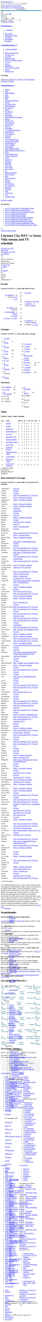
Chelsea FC (9, 429)
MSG (11, 1263)
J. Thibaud (6, 346)
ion (10, 1257)
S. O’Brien (6, 377)
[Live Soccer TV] (7, 2)
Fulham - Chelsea (31, 1198)
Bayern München (14, 1034)
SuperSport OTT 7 (26, 495)
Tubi (10, 1277)
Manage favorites (8, 22)
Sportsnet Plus (17, 559)
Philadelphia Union (17, 1074)
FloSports (12, 1250)
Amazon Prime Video (16, 1227)
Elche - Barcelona (31, 1196)
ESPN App (27, 869)
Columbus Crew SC (17, 1072)
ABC (10, 1178)
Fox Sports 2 (13, 1198)
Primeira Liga (13, 965)
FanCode (16, 488)
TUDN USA (13, 1207)
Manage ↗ (9, 26)
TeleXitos (12, 1276)
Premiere (12, 1268)
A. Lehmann (5, 254)
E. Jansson (14, 313)
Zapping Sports (14, 1283)
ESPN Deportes (14, 1192)
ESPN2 (11, 1189)
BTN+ (11, 1239)
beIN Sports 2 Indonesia (21, 652)
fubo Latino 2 (13, 1255)
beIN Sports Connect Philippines (25, 760)
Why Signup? (31, 1052)
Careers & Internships (30, 1264)
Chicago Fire (14, 1055)
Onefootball (23, 656)
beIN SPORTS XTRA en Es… (15, 150)
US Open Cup (13, 940)
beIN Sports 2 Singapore (30, 804)
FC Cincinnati (14, 1059)
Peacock (11, 1224)
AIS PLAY (22, 843)
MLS (6, 1303)
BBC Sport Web (25, 629)
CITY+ (11, 1244)
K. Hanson (4, 270)
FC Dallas (13, 1089)
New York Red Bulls (17, 1065)
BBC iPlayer (35, 629)
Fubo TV (38, 951)
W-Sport (16, 491)
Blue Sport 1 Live (26, 692)
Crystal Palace (10, 456)
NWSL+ (12, 1266)
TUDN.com (13, 1279)
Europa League (14, 952)
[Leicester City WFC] (8, 252)
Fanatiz (11, 1176)
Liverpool (12, 1009)
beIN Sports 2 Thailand (20, 541)
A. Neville (14, 316)
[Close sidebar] (1, 229)
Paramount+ (13, 1202)
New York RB (29, 1115)
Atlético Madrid (14, 1022)
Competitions (5, 45)
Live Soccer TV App (30, 1255)
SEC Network (13, 1270)
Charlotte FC (14, 1061)
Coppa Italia (13, 972)
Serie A (11, 959)
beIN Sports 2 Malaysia (20, 705)
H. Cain (14, 297)
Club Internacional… (17, 1054)
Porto (10, 1033)
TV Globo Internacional (12, 130)
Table (2, 278)
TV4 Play (16, 828)
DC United (13, 1067)
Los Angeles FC (15, 1085)
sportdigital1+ (17, 511)
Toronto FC (15, 1070)
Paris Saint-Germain (15, 1038)
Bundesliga (12, 961)
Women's (8, 1292)
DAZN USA (13, 1211)
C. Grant (35, 325)
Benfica (11, 1031)
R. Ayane (7, 318)
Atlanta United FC (17, 1078)
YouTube (16, 656)
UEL (6, 1297)
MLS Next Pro (14, 1261)
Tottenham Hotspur (15, 1014)
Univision (12, 1222)
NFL (29, 1283)
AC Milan (12, 1027)
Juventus (12, 1023)
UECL (7, 1299)
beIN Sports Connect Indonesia (25, 653)
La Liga (11, 957)
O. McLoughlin (10, 312)
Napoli (11, 1029)
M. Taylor (28, 293)
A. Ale (15, 299)
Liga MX (12, 982)
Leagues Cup (13, 980)
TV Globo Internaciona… (17, 1216)
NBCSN (12, 1213)
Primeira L (8, 1316)
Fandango (12, 1248)
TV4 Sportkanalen (26, 828)
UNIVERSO (13, 1218)
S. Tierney (6, 364)
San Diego (28, 1158)
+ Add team (8, 30)
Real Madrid (13, 1020)
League (5, 18)
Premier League (14, 955)
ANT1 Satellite (14, 1231)
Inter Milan (12, 1025)
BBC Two (16, 629)
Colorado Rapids (15, 1092)
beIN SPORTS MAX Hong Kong (30, 645)
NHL (33, 1283)
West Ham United (11, 442)
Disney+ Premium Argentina (22, 504)
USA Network (13, 1209)
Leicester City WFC (7, 248)
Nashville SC (14, 1052)
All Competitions (10, 993)
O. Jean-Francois (26, 359)
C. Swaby (14, 318)
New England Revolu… (18, 1057)
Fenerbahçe (12, 1040)
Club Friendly (13, 990)
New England (28, 1108)
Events (3, 274)
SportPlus (12, 1274)
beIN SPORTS (14, 1179)
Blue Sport (16, 692)
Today (11, 916)
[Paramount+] (30, 79)
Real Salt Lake (15, 1094)
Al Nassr (12, 1042)
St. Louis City (28, 1143)
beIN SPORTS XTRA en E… (19, 1237)
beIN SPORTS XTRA (16, 1235)
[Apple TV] (21, 79)
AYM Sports (13, 1233)
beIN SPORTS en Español (13, 117)
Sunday (11, 922)
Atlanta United (30, 1130)
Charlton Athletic (11, 439)
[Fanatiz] (4, 81)
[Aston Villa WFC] (5, 265)
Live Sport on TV (29, 1281)
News (7, 1290)
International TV (6, 280)
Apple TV (12, 1200)
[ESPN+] (11, 81)
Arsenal (11, 1005)
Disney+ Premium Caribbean (22, 498)
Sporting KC (29, 1162)
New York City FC (16, 1063)
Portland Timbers (15, 1096)
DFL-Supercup (14, 966)
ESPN (11, 1183)
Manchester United (15, 1012)
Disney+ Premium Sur (20, 576)
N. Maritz (27, 370)
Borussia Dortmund (15, 1036)
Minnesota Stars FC (17, 1100)
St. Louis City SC (16, 1091)
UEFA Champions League (13, 60)
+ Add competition (11, 49)
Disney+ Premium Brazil (21, 535)
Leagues (7, 930)
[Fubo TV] (4, 79)
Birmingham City (11, 431)
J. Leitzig (7, 338)
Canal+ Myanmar (24, 733)
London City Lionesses (10, 464)
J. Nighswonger (28, 355)
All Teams (8, 1111)
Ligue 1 (11, 963)
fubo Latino (13, 1253)
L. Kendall (27, 367)
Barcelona (12, 1018)
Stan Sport (16, 508)
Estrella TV (12, 1246)
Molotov (16, 616)
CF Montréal (15, 1076)
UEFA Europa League (12, 68)
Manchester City (14, 1010)
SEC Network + (14, 1272)
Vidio (27, 654)
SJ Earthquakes (29, 1140)
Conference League (15, 953)
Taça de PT (8, 1319)
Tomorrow (12, 918)
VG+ (15, 746)
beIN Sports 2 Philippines (21, 760)
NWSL (11, 942)
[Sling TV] (13, 79)
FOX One (12, 1251)
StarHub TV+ (17, 804)
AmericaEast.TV (14, 1229)
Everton (11, 1016)
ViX (10, 1281)
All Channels (9, 1286)
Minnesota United (31, 1152)
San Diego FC (15, 1103)
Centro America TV (15, 1242)
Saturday (12, 920)
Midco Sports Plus (15, 1259)
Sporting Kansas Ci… (18, 1107)
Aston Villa (4, 250)
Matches (7, 908)
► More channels (6, 200)
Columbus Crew (30, 1123)
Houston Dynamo (16, 1081)
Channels (8, 1114)
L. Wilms (32, 305)
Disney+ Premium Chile (21, 526)
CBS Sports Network (16, 1187)
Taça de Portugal (14, 968)
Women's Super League (8, 230)
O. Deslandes (27, 388)
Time (12, 18)
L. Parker (27, 351)
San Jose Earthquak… (17, 1087)
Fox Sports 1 (13, 1194)
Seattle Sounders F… (18, 1102)
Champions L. (9, 1295)
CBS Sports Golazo (15, 1240)
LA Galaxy (14, 1098)
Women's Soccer (28, 1253)
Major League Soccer (16, 938)
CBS (10, 1181)
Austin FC (14, 1105)
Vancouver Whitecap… (17, 1083)
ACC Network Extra (15, 1226)
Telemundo (12, 1214)
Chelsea (11, 1007)
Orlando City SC (16, 1068)
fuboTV (11, 1205)
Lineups (3, 276)
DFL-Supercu (9, 1317)
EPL (6, 1306)
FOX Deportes (14, 1220)
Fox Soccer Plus (14, 1190)
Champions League (15, 950)
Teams (7, 997)
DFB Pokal (12, 970)
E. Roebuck (27, 344)
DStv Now (16, 495)
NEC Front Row (14, 1264)
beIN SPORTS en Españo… (18, 1203)
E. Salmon (28, 301)
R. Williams (10, 308)
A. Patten (4, 267)
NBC (10, 1185)
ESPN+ (11, 1196)
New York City (29, 1114)
